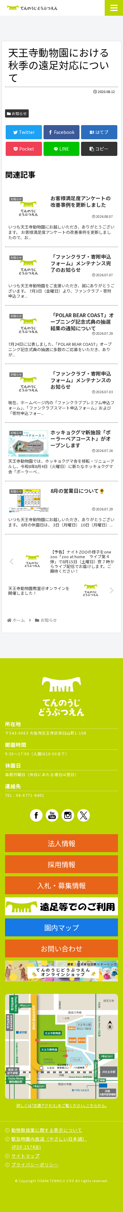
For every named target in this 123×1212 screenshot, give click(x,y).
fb (36, 815)
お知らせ (19, 113)
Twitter (83, 815)
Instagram (68, 815)
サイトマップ (25, 1156)
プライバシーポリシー (35, 1164)
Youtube (52, 815)
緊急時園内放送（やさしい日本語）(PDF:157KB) (49, 1143)
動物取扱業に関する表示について (46, 1130)
